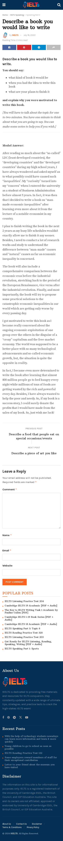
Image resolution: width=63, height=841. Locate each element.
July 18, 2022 (29, 35)
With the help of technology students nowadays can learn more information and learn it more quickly (31, 739)
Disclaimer (37, 824)
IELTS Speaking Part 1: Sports (22, 648)
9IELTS (15, 35)
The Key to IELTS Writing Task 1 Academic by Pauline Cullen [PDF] (31, 611)
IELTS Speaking (17, 15)
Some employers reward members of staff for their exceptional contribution (31, 759)
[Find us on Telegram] (14, 717)
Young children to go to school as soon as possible (28, 747)
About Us (6, 824)
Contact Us (21, 824)
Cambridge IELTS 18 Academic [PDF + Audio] (31, 624)
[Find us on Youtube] (26, 717)
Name (7, 535)
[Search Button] (59, 5)
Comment (9, 489)
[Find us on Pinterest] (8, 717)
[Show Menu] (3, 5)
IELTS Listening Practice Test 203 (24, 637)
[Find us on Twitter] (20, 717)
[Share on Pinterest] (24, 47)
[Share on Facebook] (9, 47)
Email (6, 550)
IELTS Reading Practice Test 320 (24, 632)
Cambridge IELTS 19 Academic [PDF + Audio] (31, 605)
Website (7, 565)
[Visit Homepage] (31, 5)
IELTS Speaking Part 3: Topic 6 (22, 628)
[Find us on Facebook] (3, 717)
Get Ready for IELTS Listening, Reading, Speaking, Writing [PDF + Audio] (28, 643)
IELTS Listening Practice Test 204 (24, 601)
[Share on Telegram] (39, 47)
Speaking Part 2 (33, 15)
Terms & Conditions (12, 827)
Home (5, 15)
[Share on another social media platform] (54, 47)
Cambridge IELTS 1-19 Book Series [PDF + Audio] (29, 618)
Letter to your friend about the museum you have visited (30, 766)
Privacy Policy (33, 827)
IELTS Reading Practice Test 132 (23, 753)
